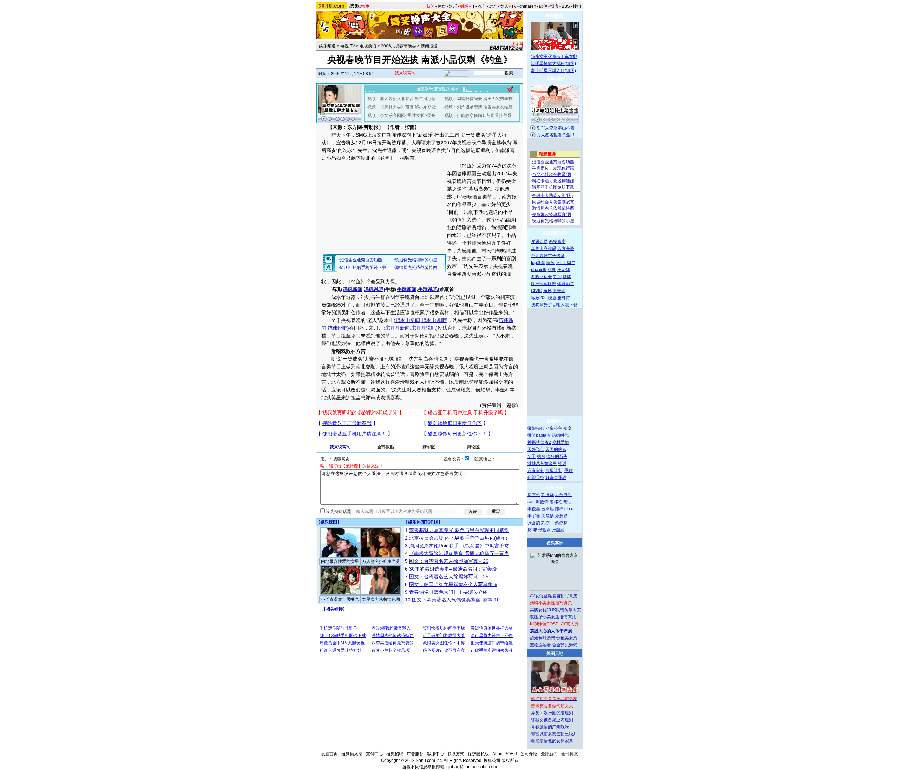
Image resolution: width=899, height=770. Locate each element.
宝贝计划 (553, 470)
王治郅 (563, 269)
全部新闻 (549, 753)
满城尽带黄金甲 (542, 463)
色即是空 (535, 477)
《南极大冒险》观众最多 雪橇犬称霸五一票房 (459, 553)
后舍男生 (563, 494)
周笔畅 (547, 515)
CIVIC (536, 290)
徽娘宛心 (535, 428)
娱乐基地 (554, 543)
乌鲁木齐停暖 (543, 248)
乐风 (547, 290)
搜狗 (577, 6)
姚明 (552, 269)
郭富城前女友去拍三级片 (554, 733)
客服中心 (435, 753)
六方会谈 (565, 248)
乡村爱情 (560, 442)
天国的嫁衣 (555, 449)
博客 (554, 6)
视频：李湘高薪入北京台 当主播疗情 (401, 98)
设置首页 (329, 753)
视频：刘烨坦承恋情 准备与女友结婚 (478, 107)
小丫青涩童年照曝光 (340, 599)
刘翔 (557, 276)
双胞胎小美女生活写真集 (553, 616)
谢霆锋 (542, 501)
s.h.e (568, 508)
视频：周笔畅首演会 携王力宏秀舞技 (478, 98)
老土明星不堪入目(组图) (553, 70)
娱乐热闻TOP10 (423, 522)
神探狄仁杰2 (539, 442)
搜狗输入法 (351, 753)
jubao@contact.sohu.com (472, 766)
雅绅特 (563, 297)
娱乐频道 (327, 46)
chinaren (527, 6)
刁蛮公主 (553, 428)
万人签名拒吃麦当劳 (381, 561)
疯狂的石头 (556, 456)
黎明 (567, 501)
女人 (504, 6)
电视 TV (347, 46)
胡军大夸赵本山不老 (556, 127)
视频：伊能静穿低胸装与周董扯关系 (478, 115)
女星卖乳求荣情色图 (381, 599)
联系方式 (455, 753)
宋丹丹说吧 (423, 328)
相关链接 (334, 609)
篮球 (567, 276)
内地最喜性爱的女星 (340, 561)
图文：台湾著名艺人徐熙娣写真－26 (448, 561)
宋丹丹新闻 (397, 328)
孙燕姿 (561, 515)
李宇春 (533, 515)
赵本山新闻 (407, 320)
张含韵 (533, 522)
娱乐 (453, 6)
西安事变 (557, 241)
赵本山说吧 (433, 320)
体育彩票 (565, 283)
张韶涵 (558, 529)
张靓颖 (544, 529)
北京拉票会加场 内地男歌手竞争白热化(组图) (458, 538)
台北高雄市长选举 (548, 255)
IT (473, 6)
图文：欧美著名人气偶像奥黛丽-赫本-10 (456, 600)
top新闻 (538, 262)
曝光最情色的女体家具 (552, 740)
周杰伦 (533, 494)
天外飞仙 (535, 449)
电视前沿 (368, 46)
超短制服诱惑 (542, 638)
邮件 (543, 6)
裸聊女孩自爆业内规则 (552, 719)
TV (514, 6)
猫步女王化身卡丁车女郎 (554, 56)
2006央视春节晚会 (398, 46)
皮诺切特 (539, 241)
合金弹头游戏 (564, 645)
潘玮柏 (556, 501)
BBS (566, 6)
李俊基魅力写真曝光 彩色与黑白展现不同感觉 (459, 530)
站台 (541, 456)
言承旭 (547, 508)
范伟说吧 (337, 328)
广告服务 (415, 753)
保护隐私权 (478, 753)
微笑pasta (537, 435)
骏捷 (552, 297)
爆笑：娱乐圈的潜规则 (552, 712)
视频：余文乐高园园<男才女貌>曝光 (401, 115)
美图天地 (554, 653)
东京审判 (535, 470)
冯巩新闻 (352, 289)
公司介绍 (528, 753)
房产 (493, 6)
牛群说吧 (428, 289)
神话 (562, 463)
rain (531, 501)
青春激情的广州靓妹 (550, 726)
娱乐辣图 (328, 522)
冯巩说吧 (373, 289)
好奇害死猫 (555, 477)
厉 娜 (532, 529)
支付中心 (374, 753)
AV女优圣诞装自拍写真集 (553, 595)
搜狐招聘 (394, 753)
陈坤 (559, 508)
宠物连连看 (540, 645)
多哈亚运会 (541, 276)
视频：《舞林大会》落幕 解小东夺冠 (401, 107)
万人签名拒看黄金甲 (556, 134)
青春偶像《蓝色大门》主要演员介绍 (448, 592)
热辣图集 (554, 15)
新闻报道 (429, 46)
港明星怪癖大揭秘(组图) (553, 63)
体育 (442, 6)
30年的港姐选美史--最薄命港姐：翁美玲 (453, 569)
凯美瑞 (559, 290)
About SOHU (504, 753)
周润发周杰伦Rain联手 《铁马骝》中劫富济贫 (459, 545)
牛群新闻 (406, 289)
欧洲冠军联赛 (543, 283)
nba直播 (539, 269)
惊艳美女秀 (566, 638)
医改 (550, 262)
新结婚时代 (558, 435)
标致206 (539, 297)
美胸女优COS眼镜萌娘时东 (555, 609)
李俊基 (533, 508)
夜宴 (567, 428)
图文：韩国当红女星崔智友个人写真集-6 (453, 584)
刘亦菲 (547, 522)
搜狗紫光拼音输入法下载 (554, 304)
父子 (531, 456)
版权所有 (509, 760)
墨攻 (568, 470)
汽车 (482, 6)
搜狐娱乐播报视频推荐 (437, 88)
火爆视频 (554, 79)
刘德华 (547, 494)
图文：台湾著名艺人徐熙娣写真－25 (448, 576)
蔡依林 (561, 522)
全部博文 (569, 753)
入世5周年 (565, 262)
